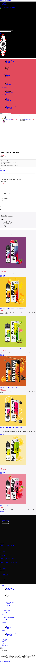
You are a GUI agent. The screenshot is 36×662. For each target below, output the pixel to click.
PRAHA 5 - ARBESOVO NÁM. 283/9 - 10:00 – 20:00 (9, 562)
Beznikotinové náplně (9, 92)
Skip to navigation (2, 0)
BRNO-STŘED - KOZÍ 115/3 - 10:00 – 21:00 (7, 566)
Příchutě (7, 628)
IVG (6, 77)
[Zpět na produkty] (18, 119)
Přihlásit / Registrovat (5, 645)
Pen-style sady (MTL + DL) (10, 61)
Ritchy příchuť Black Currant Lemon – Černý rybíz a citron (11, 427)
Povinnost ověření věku (5, 575)
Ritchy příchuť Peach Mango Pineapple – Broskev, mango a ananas (12, 308)
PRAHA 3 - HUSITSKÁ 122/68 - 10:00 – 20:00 (7, 549)
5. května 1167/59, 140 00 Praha (6, 518)
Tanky (7, 83)
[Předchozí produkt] (1, 115)
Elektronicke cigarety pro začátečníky (11, 591)
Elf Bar (7, 76)
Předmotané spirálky (9, 108)
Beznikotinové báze (9, 98)
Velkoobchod (3, 576)
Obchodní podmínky (5, 573)
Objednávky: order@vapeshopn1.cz (7, 519)
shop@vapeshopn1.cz (8, 7)
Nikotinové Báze (8, 100)
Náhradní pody (8, 84)
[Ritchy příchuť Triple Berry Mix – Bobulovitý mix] (13, 267)
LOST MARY (8, 605)
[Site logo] (6, 30)
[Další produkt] (19, 115)
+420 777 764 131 (3, 568)
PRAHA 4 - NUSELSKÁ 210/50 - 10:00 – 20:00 (8, 558)
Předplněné (8, 75)
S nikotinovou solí (8, 90)
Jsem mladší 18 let (7, 661)
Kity (9, 113)
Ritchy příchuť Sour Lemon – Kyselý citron (8, 466)
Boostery (7, 99)
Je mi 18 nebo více (2, 661)
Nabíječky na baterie (9, 107)
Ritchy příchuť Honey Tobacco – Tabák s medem (9, 387)
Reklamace (3, 572)
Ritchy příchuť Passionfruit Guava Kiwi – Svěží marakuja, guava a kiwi (13, 348)
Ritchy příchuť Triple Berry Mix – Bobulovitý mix (9, 269)
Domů (1, 113)
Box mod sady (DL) (9, 62)
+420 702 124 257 (3, 555)
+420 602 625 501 (3, 551)
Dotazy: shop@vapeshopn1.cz (6, 520)
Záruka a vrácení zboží (5, 574)
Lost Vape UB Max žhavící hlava (27, 119)
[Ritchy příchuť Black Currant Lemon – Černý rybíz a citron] (13, 425)
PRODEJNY (14, 7)
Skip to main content (8, 0)
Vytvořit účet (2, 652)
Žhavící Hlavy (8, 612)
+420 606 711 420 (2, 7)
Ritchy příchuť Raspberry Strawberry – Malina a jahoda (10, 505)
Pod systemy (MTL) (9, 60)
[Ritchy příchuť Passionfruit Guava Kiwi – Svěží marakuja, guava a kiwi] (13, 346)
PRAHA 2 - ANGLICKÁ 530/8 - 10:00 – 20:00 (7, 545)
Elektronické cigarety (5, 113)
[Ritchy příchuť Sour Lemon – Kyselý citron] (13, 465)
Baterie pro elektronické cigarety (11, 106)
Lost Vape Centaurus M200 (8, 119)
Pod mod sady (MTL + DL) (10, 63)
